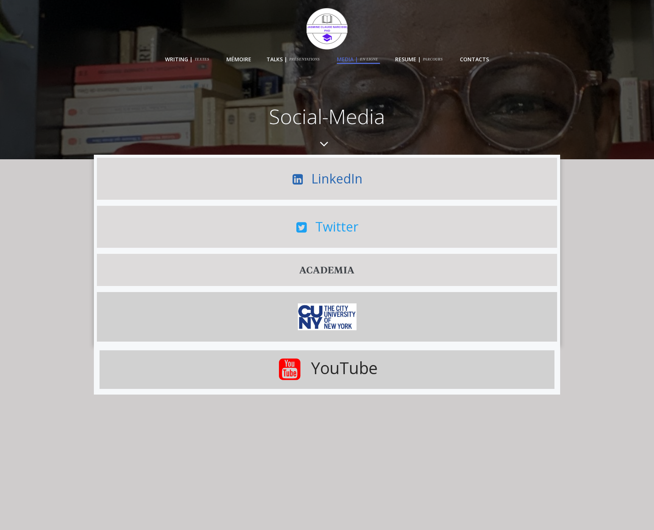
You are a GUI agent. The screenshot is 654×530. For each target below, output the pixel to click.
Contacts (474, 59)
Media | (357, 59)
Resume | (419, 59)
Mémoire (238, 59)
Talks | (293, 59)
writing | (187, 59)
